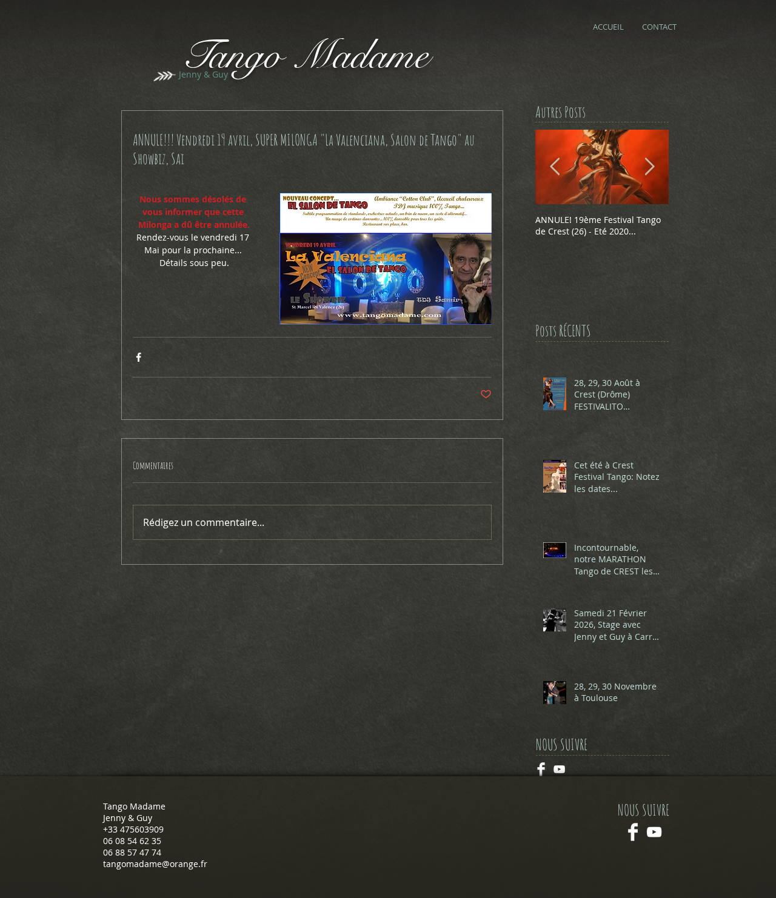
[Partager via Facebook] (138, 357)
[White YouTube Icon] (654, 832)
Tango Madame (304, 55)
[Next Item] (649, 167)
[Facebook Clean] (633, 832)
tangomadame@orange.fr (155, 864)
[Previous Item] (554, 167)
